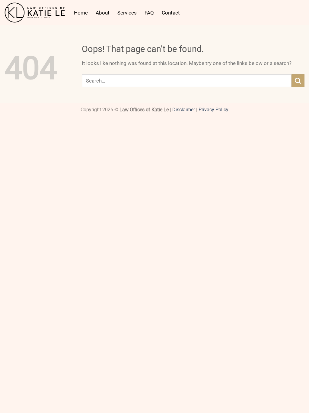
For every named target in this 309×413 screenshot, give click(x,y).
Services (127, 13)
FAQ (149, 13)
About (103, 13)
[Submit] (297, 80)
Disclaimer (183, 109)
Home (81, 13)
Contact (171, 13)
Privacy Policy (213, 109)
